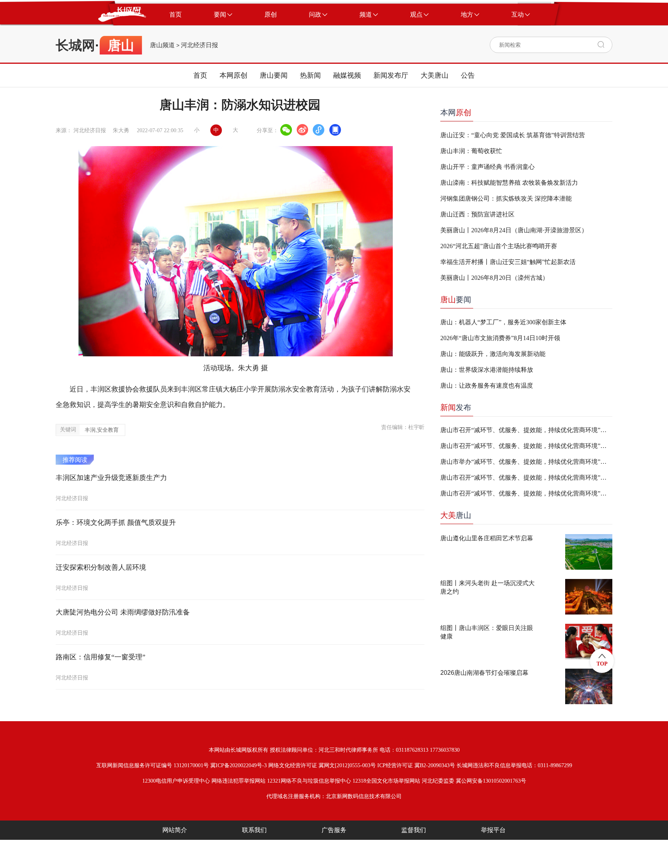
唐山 (455, 515)
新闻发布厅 (390, 75)
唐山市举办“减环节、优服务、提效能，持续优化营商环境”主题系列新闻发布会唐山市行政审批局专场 (526, 461)
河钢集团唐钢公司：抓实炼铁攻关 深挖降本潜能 (506, 198)
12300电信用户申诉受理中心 (176, 781)
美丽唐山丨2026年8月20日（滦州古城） (494, 277)
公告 (468, 75)
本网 (455, 112)
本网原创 (233, 75)
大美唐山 (434, 75)
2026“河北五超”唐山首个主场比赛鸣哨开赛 (498, 246)
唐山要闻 (274, 75)
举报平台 (493, 830)
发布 (455, 407)
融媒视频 (347, 75)
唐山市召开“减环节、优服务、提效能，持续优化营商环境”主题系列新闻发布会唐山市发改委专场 (526, 493)
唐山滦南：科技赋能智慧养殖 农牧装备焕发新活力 (509, 182)
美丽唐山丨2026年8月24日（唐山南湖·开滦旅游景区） (514, 230)
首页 (200, 75)
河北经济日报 (199, 45)
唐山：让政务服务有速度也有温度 (486, 385)
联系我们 (254, 830)
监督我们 (413, 830)
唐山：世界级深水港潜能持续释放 (486, 369)
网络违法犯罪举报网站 (238, 781)
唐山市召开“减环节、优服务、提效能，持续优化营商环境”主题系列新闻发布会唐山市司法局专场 (526, 446)
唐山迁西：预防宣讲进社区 (477, 214)
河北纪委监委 (438, 781)
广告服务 (334, 830)
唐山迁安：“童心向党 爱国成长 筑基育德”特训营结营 (512, 135)
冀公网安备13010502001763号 (491, 781)
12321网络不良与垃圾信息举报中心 (309, 781)
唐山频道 (162, 45)
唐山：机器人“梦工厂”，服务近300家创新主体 (503, 322)
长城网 (75, 45)
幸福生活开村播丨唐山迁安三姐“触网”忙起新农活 (508, 262)
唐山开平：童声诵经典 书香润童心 (487, 166)
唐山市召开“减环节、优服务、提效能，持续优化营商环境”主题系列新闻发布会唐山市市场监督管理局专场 (526, 477)
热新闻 (310, 75)
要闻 (455, 299)
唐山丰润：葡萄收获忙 (471, 151)
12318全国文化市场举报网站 (386, 781)
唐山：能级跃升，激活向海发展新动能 (492, 354)
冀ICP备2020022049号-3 (238, 765)
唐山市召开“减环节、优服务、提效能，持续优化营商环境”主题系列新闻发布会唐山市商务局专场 (526, 430)
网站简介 (174, 830)
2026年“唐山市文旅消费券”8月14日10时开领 (500, 338)
